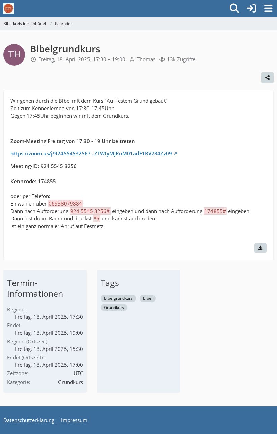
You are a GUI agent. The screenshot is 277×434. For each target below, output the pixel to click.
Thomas (146, 59)
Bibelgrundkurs (118, 298)
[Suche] (234, 8)
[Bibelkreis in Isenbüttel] (8, 8)
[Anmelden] (251, 8)
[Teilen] (267, 77)
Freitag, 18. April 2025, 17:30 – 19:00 (81, 59)
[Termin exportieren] (260, 248)
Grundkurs (114, 307)
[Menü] (268, 8)
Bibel (147, 298)
